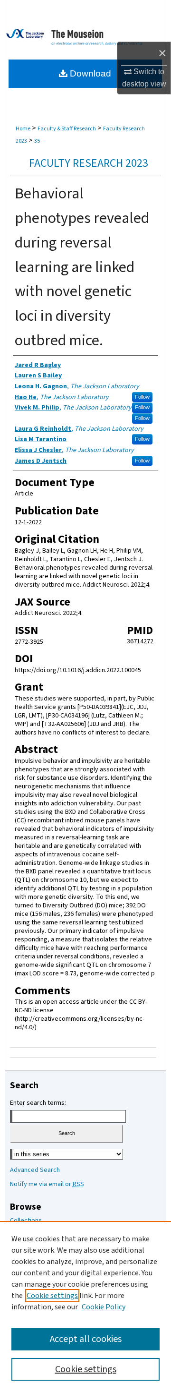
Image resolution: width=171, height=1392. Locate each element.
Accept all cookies (86, 1339)
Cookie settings (52, 1295)
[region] (85, 1306)
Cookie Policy (103, 1307)
